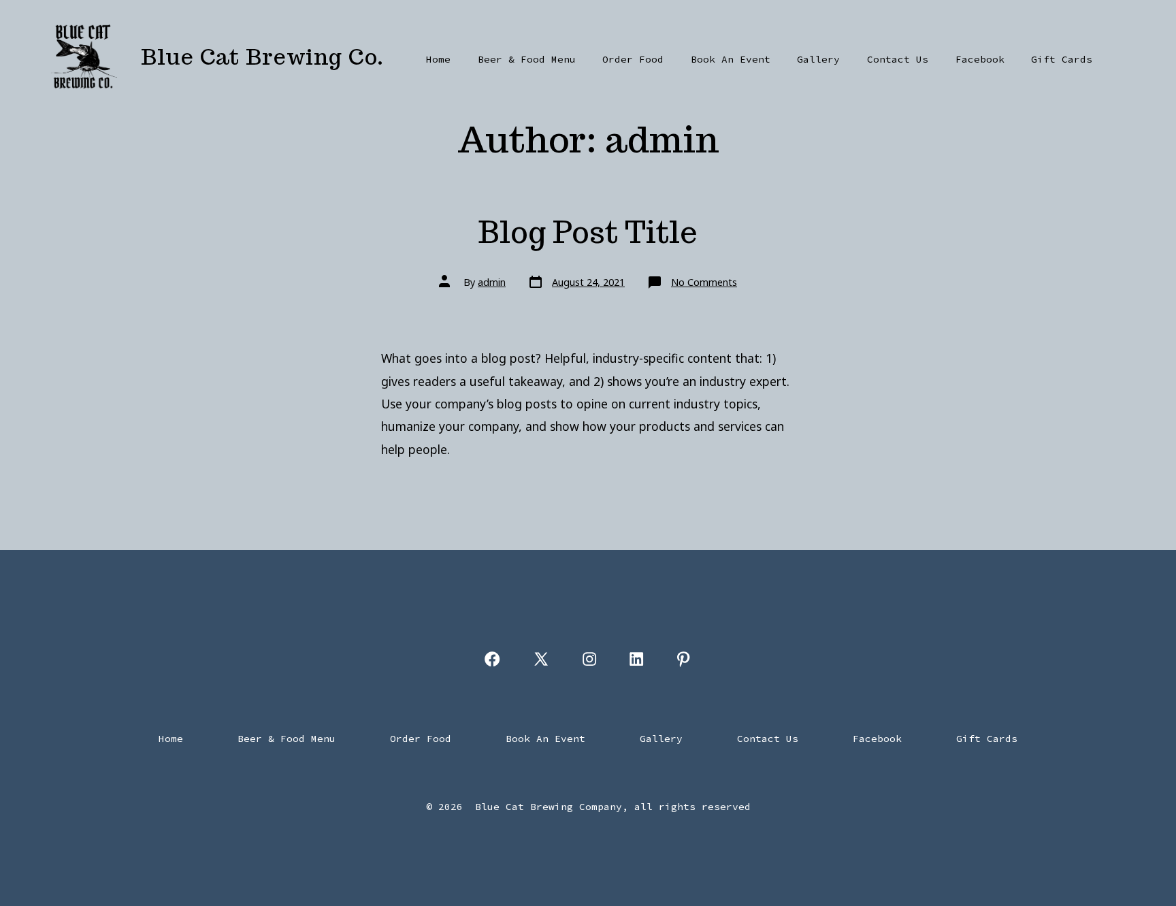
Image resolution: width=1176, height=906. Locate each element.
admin (492, 282)
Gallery (818, 59)
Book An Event (730, 59)
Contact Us (897, 59)
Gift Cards (1061, 59)
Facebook (980, 59)
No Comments (704, 282)
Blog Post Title (588, 231)
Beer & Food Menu (527, 59)
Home (438, 59)
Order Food (633, 59)
